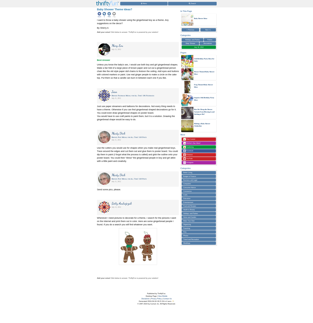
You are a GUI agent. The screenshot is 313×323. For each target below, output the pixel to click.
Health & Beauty (189, 210)
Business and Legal (190, 180)
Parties (209, 40)
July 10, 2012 (199, 47)
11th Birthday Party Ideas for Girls (204, 60)
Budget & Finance (189, 176)
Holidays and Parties (192, 40)
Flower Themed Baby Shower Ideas (204, 73)
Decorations (207, 43)
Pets (185, 232)
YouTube (189, 159)
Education (186, 198)
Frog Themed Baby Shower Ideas (203, 86)
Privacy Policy (156, 299)
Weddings (186, 243)
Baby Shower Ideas (200, 18)
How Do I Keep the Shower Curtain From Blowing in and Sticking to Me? (204, 111)
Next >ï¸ (208, 30)
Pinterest (189, 155)
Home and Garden (189, 217)
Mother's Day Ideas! (192, 143)
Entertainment (188, 202)
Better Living (187, 172)
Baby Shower (190, 43)
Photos (185, 236)
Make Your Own (189, 221)
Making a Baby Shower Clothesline (202, 125)
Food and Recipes (189, 206)
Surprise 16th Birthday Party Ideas (204, 99)
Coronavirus (187, 191)
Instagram (189, 162)
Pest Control (189, 139)
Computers (187, 184)
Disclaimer (145, 299)
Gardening (189, 147)
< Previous (190, 30)
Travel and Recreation (191, 239)
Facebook (189, 151)
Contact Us (167, 299)
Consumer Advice (189, 187)
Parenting (186, 228)
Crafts (185, 195)
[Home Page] (107, 1)
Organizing (187, 224)
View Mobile (162, 296)
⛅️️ (173, 301)
